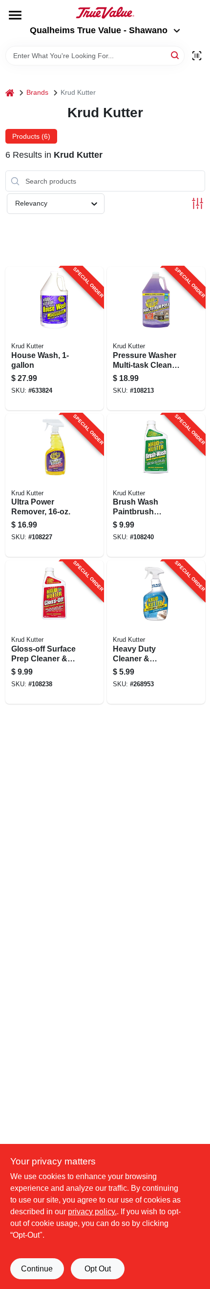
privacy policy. (92, 1211)
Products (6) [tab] (31, 136)
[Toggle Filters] (197, 203)
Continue (37, 1269)
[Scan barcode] (197, 55)
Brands (37, 92)
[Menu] (15, 15)
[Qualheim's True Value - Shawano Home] (105, 13)
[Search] (175, 55)
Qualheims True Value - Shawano (99, 30)
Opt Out (97, 1269)
